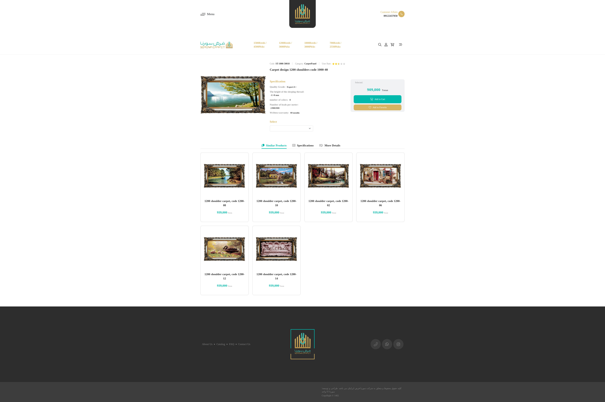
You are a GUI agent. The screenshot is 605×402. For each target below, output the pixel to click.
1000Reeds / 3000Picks (310, 45)
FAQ (231, 344)
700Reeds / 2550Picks (335, 45)
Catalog (220, 344)
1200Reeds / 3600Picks (285, 45)
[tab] (274, 146)
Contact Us (244, 344)
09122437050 (391, 15)
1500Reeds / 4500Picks (260, 45)
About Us (207, 344)
